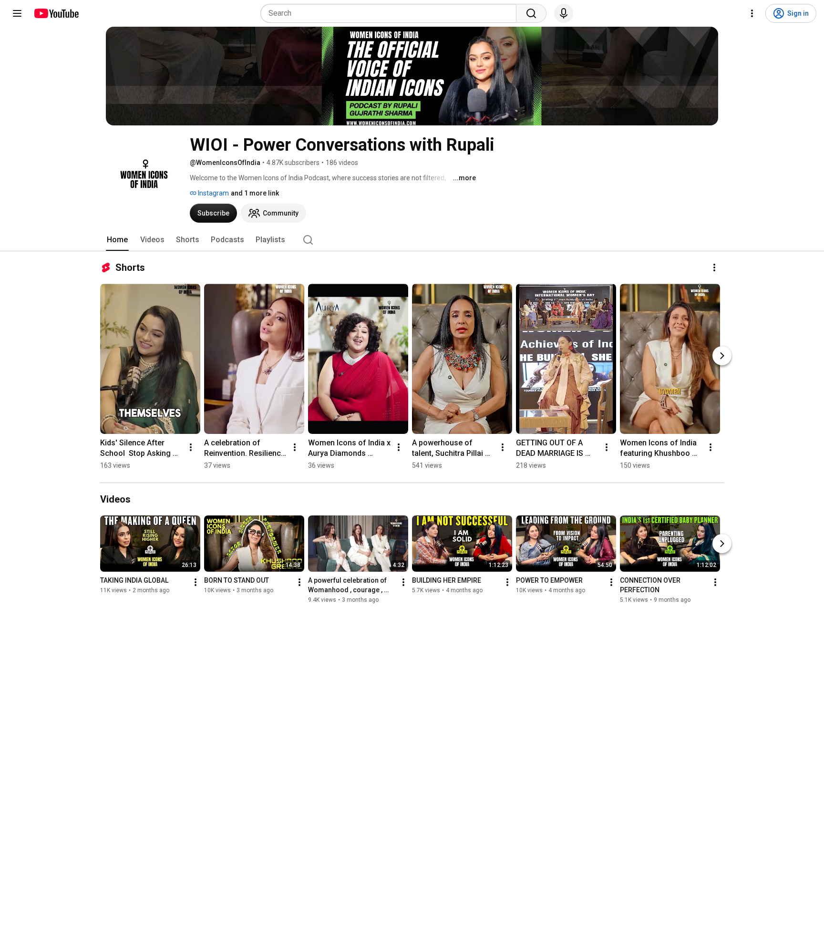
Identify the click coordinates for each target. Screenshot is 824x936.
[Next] (721, 355)
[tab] (117, 239)
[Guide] (17, 13)
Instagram (212, 193)
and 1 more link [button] (255, 193)
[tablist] (412, 239)
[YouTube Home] (56, 13)
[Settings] (752, 13)
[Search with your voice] (563, 13)
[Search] (531, 13)
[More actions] (714, 267)
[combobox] (391, 13)
